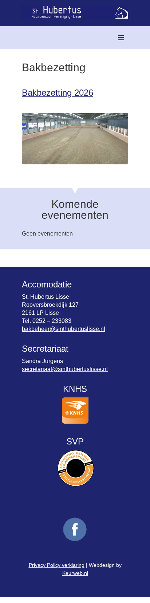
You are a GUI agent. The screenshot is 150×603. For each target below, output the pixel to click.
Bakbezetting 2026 (57, 93)
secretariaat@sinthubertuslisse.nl (65, 369)
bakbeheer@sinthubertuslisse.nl (63, 329)
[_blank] (75, 540)
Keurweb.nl (75, 573)
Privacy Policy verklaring (56, 565)
